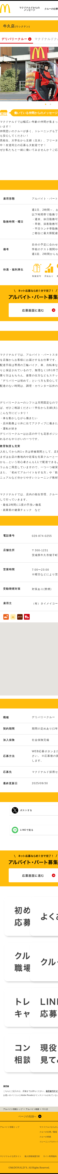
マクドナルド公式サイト (10, 1156)
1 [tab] (45, 104)
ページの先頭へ (27, 1116)
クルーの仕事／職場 (48, 1132)
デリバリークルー (14, 39)
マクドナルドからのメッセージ (29, 8)
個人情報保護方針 (32, 1156)
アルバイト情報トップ (9, 1127)
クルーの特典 (45, 1137)
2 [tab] (50, 104)
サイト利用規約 (50, 1156)
